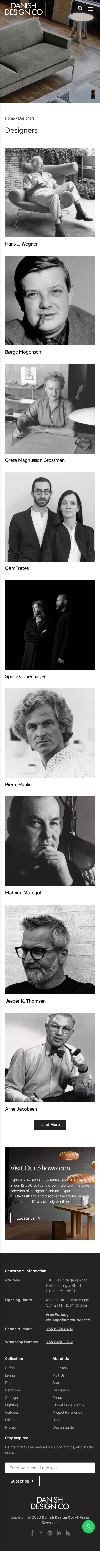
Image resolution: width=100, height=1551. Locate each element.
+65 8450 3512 (59, 1342)
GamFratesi (17, 568)
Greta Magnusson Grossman (35, 460)
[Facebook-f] (32, 1533)
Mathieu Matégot (23, 893)
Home (10, 118)
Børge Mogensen (23, 352)
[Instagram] (41, 1533)
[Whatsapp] (88, 1526)
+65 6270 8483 (59, 1329)
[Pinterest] (50, 1533)
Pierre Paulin (18, 785)
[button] (90, 9)
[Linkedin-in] (59, 1533)
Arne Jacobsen (21, 1109)
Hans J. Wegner (21, 244)
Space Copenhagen (25, 676)
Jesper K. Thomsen (25, 1001)
